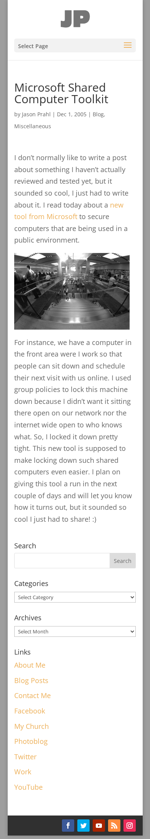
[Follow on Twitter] (83, 825)
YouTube (28, 787)
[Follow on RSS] (114, 825)
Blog (98, 114)
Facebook (29, 710)
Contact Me (32, 695)
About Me (29, 665)
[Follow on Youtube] (99, 825)
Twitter (25, 756)
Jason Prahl (36, 114)
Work (22, 771)
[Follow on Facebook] (68, 825)
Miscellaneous (32, 126)
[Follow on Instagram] (129, 825)
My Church (31, 726)
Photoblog (31, 741)
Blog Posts (31, 680)
